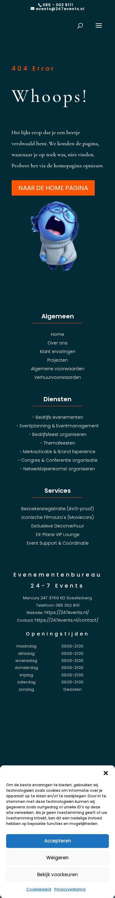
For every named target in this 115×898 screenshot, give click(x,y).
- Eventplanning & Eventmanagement (57, 426)
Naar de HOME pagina (53, 188)
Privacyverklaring (70, 889)
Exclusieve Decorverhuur (57, 526)
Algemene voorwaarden (57, 369)
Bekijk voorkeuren (57, 874)
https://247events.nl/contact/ (66, 620)
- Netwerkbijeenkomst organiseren (57, 469)
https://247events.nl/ (66, 612)
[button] (106, 773)
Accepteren (57, 841)
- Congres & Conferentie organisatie (58, 460)
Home (57, 334)
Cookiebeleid (38, 889)
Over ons (57, 343)
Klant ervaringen (57, 351)
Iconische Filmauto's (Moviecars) (57, 517)
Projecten (57, 360)
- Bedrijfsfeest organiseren (57, 434)
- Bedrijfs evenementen (57, 417)
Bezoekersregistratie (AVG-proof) (57, 509)
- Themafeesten (57, 443)
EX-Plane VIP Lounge (57, 534)
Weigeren (57, 857)
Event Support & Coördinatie (58, 543)
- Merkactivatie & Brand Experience (57, 452)
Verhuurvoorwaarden (57, 377)
